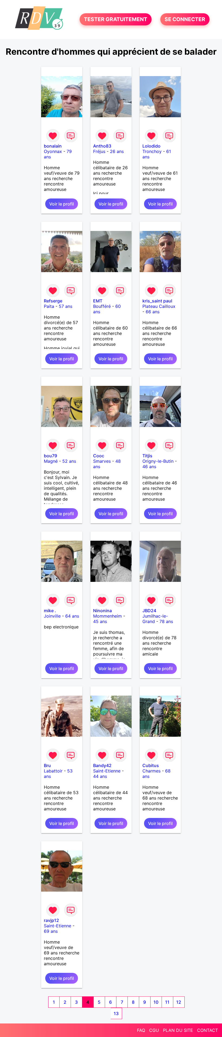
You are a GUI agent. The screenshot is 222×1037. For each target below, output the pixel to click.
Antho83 (102, 146)
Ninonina (102, 610)
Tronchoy (152, 151)
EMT (97, 301)
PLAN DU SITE (178, 1030)
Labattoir (53, 771)
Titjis (147, 455)
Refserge (53, 301)
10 (156, 1002)
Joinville (52, 616)
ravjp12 (51, 920)
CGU (154, 1030)
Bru (47, 765)
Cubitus (150, 765)
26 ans (117, 151)
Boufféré (102, 306)
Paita (49, 306)
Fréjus (99, 151)
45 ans (100, 621)
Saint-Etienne (106, 771)
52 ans (69, 461)
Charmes (151, 771)
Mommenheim (107, 616)
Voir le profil (61, 204)
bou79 (50, 455)
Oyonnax (53, 151)
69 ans (51, 931)
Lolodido (151, 146)
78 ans (166, 621)
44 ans (100, 776)
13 (116, 1013)
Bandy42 (102, 765)
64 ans (72, 616)
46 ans (149, 466)
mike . (50, 610)
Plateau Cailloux (158, 306)
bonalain (53, 146)
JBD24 (149, 610)
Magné (51, 461)
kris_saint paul (157, 301)
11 (167, 1002)
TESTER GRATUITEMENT (115, 19)
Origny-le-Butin (158, 461)
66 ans (152, 311)
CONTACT (207, 1030)
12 (178, 1002)
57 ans (65, 306)
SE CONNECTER (185, 19)
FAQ (141, 1030)
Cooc (98, 455)
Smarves (102, 461)
